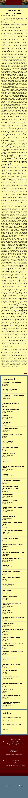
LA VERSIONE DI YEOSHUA (10, 538)
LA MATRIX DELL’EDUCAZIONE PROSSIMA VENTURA (11, 702)
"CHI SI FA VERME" (8, 441)
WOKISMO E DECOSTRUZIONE (12, 558)
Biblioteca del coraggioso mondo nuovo (12, 725)
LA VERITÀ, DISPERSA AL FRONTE (13, 651)
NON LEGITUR (7, 422)
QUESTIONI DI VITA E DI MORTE (12, 434)
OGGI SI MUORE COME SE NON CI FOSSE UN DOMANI (13, 644)
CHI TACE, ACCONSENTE (10, 596)
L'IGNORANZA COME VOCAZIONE (12, 696)
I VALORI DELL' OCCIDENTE (11, 403)
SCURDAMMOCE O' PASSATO (11, 571)
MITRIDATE (6, 474)
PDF (25, 373)
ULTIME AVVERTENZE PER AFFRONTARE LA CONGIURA (11, 487)
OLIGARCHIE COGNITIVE (10, 670)
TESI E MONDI (7, 590)
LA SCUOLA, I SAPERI (9, 453)
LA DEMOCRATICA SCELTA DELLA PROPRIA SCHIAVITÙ (12, 515)
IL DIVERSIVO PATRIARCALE (11, 428)
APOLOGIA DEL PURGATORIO (11, 577)
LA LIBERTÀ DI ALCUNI (9, 658)
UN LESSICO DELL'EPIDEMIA (11, 677)
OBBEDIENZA (6, 416)
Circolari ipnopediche (9, 721)
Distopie (5, 729)
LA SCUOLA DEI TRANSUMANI (11, 637)
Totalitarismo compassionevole (12, 717)
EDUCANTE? (6, 611)
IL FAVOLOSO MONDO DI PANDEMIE (13, 617)
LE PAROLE (6, 565)
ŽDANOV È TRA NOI (8, 584)
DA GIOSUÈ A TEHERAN (10, 389)
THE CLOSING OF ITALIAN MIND (12, 683)
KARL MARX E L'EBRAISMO (11, 409)
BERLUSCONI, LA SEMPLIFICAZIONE (13, 552)
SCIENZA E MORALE (8, 494)
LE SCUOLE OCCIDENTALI (10, 447)
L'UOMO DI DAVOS (8, 623)
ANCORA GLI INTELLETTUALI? (11, 664)
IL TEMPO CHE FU (8, 689)
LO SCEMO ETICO (8, 460)
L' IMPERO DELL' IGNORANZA (11, 480)
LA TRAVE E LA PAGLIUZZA (10, 501)
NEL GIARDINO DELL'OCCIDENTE (12, 382)
